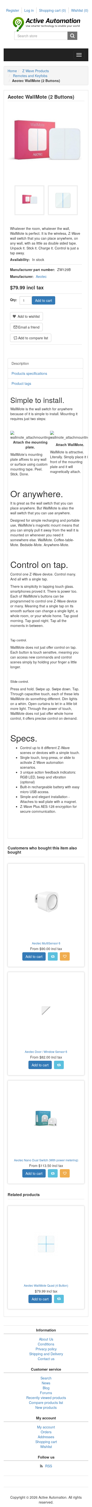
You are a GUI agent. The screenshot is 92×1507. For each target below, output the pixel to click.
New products (46, 1407)
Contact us (46, 1358)
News (46, 1382)
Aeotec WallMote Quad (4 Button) (46, 1285)
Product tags (21, 383)
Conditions (46, 1344)
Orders (46, 1431)
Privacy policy (46, 1348)
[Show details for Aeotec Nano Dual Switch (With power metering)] (46, 1119)
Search (72, 36)
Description (20, 363)
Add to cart (43, 300)
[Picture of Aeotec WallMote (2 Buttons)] (29, 200)
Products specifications (29, 373)
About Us (46, 1339)
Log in (29, 10)
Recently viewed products (46, 1397)
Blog (46, 1387)
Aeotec (41, 276)
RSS (48, 1465)
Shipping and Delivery (46, 1353)
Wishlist (46, 1446)
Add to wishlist (29, 316)
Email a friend (28, 327)
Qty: (13, 299)
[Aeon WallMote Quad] (46, 1244)
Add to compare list (33, 337)
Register (12, 10)
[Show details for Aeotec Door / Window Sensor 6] (46, 1010)
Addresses (46, 1436)
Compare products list (46, 1402)
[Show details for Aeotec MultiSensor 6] (46, 902)
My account (46, 1427)
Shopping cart (52, 10)
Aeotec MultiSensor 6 (46, 943)
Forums (46, 1392)
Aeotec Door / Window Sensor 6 (46, 1051)
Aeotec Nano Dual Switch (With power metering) (46, 1160)
